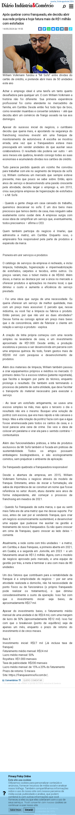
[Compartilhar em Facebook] (40, 29)
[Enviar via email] (66, 29)
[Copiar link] (70, 29)
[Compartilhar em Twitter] (44, 29)
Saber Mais (15, 810)
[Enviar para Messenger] (53, 29)
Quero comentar (32, 680)
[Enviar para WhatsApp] (49, 29)
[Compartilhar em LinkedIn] (62, 29)
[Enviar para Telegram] (57, 29)
